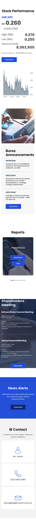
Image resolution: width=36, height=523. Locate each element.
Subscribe (18, 407)
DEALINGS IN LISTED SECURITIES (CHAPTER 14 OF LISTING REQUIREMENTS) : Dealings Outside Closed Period (18, 182)
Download (18, 257)
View (18, 263)
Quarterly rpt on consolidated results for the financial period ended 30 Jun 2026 (17, 166)
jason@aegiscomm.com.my (18, 503)
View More (9, 59)
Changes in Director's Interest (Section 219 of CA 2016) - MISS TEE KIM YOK (18, 197)
